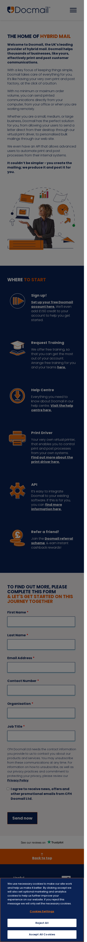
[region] (42, 910)
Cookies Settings (42, 911)
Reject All (41, 923)
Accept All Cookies (42, 934)
